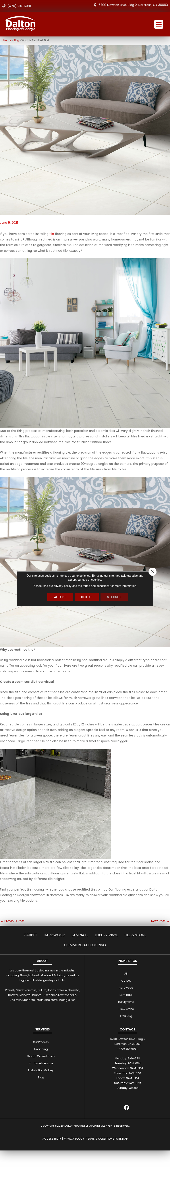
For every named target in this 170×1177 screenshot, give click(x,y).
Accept (60, 597)
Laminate (80, 935)
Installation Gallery (41, 1070)
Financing (41, 1049)
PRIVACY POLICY (74, 1139)
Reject (86, 597)
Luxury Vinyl (106, 935)
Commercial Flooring (85, 945)
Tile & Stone (135, 935)
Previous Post (12, 921)
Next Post (160, 921)
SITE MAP (122, 1139)
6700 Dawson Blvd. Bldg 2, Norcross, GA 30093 (133, 5)
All (126, 973)
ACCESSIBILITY (52, 1139)
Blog (16, 40)
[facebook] (127, 1108)
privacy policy (62, 585)
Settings (114, 597)
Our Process (41, 1042)
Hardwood (54, 935)
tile (51, 234)
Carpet (30, 934)
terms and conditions (96, 585)
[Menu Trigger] (158, 24)
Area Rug (126, 1016)
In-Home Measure (41, 1063)
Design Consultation (41, 1056)
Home (7, 40)
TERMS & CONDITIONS (100, 1139)
